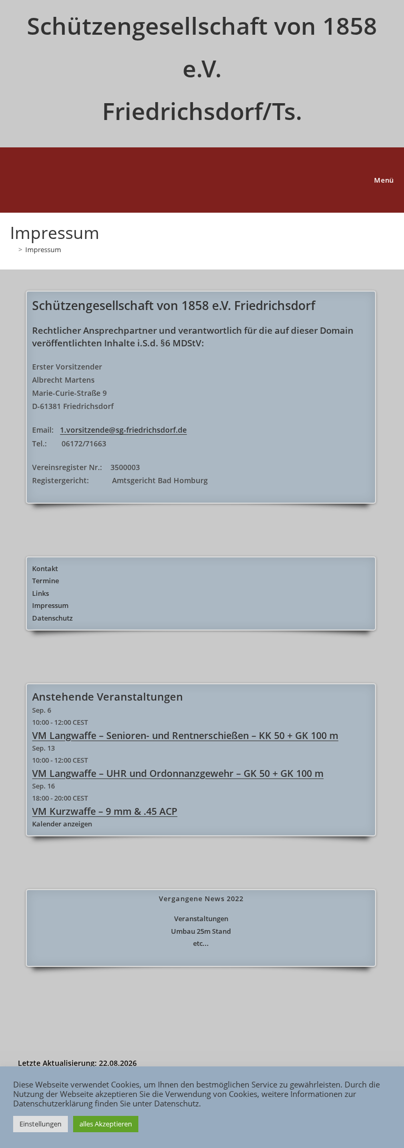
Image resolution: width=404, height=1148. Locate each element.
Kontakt (45, 568)
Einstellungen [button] (40, 1124)
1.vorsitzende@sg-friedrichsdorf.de (123, 430)
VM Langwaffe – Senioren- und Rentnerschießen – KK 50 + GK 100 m (185, 735)
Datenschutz (52, 618)
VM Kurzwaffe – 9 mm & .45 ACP (104, 811)
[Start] (12, 249)
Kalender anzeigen (62, 823)
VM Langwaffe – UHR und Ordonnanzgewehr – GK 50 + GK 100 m (178, 773)
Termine (45, 580)
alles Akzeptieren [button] (105, 1124)
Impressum (43, 249)
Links (40, 593)
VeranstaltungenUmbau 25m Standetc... (201, 931)
